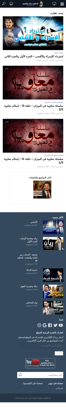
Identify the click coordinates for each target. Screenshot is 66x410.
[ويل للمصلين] (53, 307)
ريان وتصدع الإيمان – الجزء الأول (28, 240)
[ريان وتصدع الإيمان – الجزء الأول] (53, 243)
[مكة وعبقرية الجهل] (53, 291)
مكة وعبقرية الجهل (28, 286)
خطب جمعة (58, 52)
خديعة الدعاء (31, 270)
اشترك (59, 353)
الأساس (34, 222)
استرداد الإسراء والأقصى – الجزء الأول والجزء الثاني (33, 56)
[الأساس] (53, 227)
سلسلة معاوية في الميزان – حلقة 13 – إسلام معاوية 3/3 (33, 107)
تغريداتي (59, 388)
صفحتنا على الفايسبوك (33, 383)
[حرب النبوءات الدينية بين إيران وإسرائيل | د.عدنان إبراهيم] (42, 190)
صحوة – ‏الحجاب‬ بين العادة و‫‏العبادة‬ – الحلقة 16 (27, 257)
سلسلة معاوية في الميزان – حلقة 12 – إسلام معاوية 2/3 (33, 160)
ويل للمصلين (31, 302)
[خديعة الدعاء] (53, 275)
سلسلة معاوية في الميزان (53, 102)
